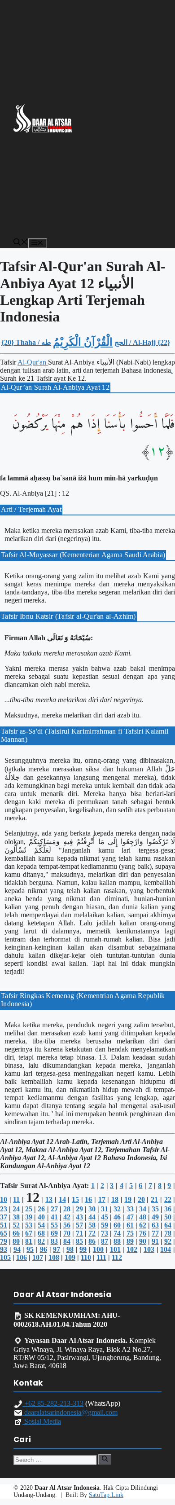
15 (75, 1199)
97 (56, 1249)
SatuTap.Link (106, 1495)
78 (167, 1233)
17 (101, 1199)
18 (114, 1199)
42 (66, 1217)
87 (104, 1241)
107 (37, 1257)
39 (28, 1217)
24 (16, 1209)
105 (5, 1257)
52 (16, 1225)
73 (104, 1233)
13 (48, 1199)
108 (53, 1257)
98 (70, 1249)
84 (66, 1241)
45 (104, 1217)
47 (130, 1217)
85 (79, 1241)
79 (3, 1241)
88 (117, 1241)
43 (79, 1217)
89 (130, 1241)
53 (28, 1225)
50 (167, 1217)
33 (130, 1209)
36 (167, 1209)
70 (66, 1233)
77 (155, 1233)
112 (117, 1257)
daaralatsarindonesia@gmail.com (70, 1412)
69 (54, 1233)
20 (141, 1199)
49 (155, 1217)
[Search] (104, 1459)
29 (79, 1209)
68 (41, 1233)
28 (66, 1209)
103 (149, 1249)
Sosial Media (41, 1421)
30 (92, 1209)
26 (41, 1209)
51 (3, 1225)
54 (41, 1225)
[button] (20, 243)
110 (86, 1257)
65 (3, 1233)
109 (70, 1257)
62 (142, 1225)
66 (16, 1233)
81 (28, 1241)
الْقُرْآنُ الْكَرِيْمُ (83, 342)
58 (92, 1225)
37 (3, 1217)
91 (155, 1241)
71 (79, 1233)
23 (3, 1209)
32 (117, 1209)
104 (165, 1249)
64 (167, 1225)
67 (28, 1233)
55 (54, 1225)
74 (117, 1233)
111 (101, 1257)
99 (83, 1249)
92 (167, 1241)
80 (16, 1241)
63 (155, 1225)
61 (130, 1225)
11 (16, 1199)
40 (41, 1217)
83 (54, 1241)
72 (92, 1233)
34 (142, 1209)
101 (115, 1249)
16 (88, 1199)
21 (154, 1199)
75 (130, 1233)
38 (16, 1217)
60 (117, 1225)
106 (21, 1257)
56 (66, 1225)
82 (41, 1241)
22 (167, 1199)
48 (142, 1217)
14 (62, 1199)
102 (132, 1249)
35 (155, 1209)
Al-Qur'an (33, 362)
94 (17, 1249)
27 (54, 1209)
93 (3, 1249)
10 (3, 1199)
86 (92, 1241)
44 (92, 1217)
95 (30, 1249)
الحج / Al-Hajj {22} (142, 342)
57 (79, 1225)
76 (142, 1233)
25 (28, 1209)
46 (117, 1217)
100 (98, 1249)
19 (127, 1199)
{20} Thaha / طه (26, 342)
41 (54, 1217)
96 (43, 1249)
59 (104, 1225)
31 (104, 1209)
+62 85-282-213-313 (52, 1403)
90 (142, 1241)
